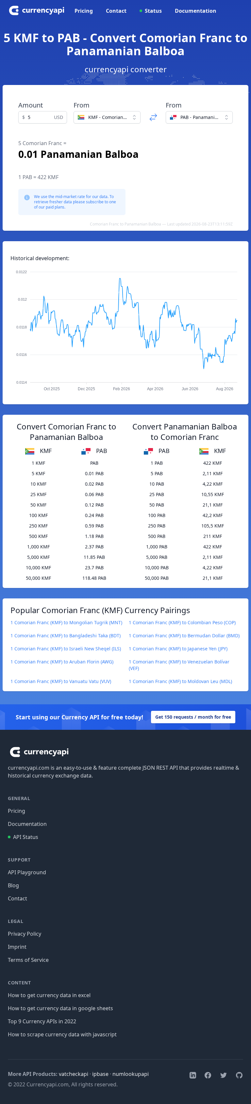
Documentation (195, 10)
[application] (125, 327)
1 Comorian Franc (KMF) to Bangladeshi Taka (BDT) (65, 635)
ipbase (100, 1074)
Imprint (17, 946)
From (82, 105)
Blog (13, 885)
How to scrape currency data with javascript (62, 1034)
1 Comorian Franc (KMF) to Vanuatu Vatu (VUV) (60, 681)
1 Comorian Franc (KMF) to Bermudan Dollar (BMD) (184, 635)
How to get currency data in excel (49, 995)
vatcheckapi (73, 1074)
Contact (116, 10)
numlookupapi (130, 1074)
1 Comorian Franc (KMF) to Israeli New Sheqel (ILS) (65, 648)
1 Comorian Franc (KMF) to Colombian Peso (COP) (182, 622)
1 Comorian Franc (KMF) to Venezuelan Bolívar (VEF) (179, 665)
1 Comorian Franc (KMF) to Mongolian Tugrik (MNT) (66, 622)
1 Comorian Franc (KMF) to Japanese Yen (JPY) (178, 648)
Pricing (84, 10)
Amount (30, 105)
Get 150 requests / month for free (193, 717)
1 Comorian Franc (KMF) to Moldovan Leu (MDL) (180, 681)
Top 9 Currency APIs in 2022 (42, 1021)
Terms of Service (28, 959)
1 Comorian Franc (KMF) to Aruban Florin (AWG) (61, 662)
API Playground (27, 872)
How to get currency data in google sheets (60, 1008)
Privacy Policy (24, 933)
